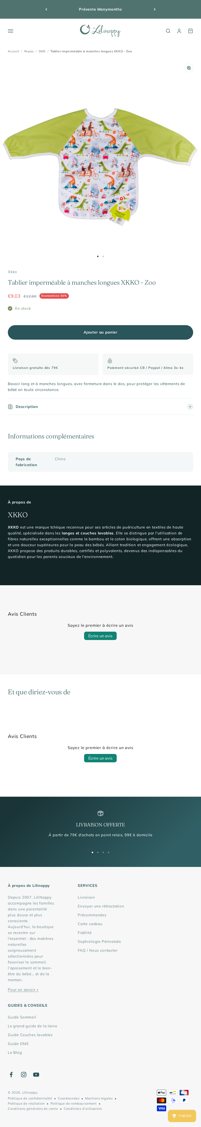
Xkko (12, 271)
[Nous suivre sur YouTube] (36, 1074)
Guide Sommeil (22, 1017)
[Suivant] (155, 9)
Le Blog (15, 1052)
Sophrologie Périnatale (99, 941)
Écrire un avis (100, 635)
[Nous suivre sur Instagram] (23, 1074)
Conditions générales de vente (33, 1109)
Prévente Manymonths (100, 9)
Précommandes (92, 915)
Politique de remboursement (73, 1103)
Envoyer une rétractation (101, 906)
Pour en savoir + (23, 989)
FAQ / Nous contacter (98, 950)
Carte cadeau (90, 923)
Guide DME (18, 1043)
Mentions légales (99, 1098)
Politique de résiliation (26, 1103)
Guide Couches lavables (30, 1034)
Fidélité (85, 932)
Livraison (86, 897)
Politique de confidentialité (30, 1098)
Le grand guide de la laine (32, 1026)
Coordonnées (68, 1098)
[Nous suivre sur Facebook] (11, 1074)
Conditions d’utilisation (83, 1109)
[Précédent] (46, 9)
